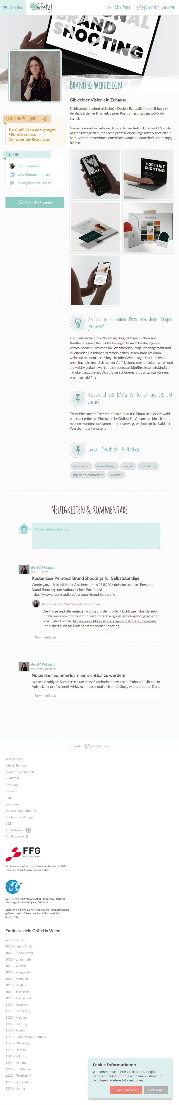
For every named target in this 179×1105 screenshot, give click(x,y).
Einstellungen (156, 1090)
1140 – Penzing (15, 1030)
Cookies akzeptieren (126, 1090)
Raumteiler (16, 898)
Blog (8, 798)
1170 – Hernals (15, 1050)
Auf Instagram (15, 830)
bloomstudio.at (73, 604)
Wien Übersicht (16, 940)
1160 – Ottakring (17, 1043)
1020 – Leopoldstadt (19, 953)
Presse (9, 791)
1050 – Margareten (18, 972)
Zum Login (16, 139)
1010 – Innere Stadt (18, 946)
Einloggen (168, 7)
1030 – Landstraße (18, 959)
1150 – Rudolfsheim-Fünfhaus (25, 1037)
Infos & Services (16, 765)
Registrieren (148, 7)
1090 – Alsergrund (18, 998)
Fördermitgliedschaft (19, 772)
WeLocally (30, 866)
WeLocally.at (14, 759)
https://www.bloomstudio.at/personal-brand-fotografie (73, 594)
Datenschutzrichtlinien (21, 810)
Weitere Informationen (126, 1080)
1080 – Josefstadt (17, 991)
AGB (8, 823)
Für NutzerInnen (118, 7)
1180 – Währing (16, 1056)
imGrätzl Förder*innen (89, 746)
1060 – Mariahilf (16, 978)
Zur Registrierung (38, 139)
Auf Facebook (14, 836)
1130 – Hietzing (16, 1024)
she (12, 778)
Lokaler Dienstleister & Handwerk (114, 449)
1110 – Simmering (17, 1011)
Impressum (13, 804)
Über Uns (11, 785)
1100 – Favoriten (17, 1004)
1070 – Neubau (15, 985)
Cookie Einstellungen (19, 817)
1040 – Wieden (15, 966)
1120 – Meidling (16, 1017)
